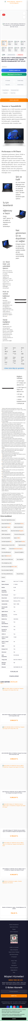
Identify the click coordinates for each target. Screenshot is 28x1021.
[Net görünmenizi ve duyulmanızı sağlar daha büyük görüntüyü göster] (7, 244)
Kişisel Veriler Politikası (14, 952)
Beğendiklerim (14, 970)
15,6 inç (22, 523)
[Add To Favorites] (24, 13)
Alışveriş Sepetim (14, 967)
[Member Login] (9, 5)
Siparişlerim (14, 965)
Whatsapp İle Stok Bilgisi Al (15, 74)
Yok (10, 523)
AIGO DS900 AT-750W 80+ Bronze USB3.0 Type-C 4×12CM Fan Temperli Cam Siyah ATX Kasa (14, 869)
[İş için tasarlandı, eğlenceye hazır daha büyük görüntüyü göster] (20, 214)
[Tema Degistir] (16, 5)
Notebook (4, 66)
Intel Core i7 (8, 555)
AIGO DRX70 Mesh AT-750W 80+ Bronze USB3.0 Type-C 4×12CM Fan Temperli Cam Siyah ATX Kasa (14, 831)
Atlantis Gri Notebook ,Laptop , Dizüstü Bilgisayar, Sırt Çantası (14, 908)
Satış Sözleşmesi (14, 949)
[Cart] (19, 5)
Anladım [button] (14, 1018)
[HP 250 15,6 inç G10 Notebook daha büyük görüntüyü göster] (20, 301)
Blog (14, 972)
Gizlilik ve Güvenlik (14, 947)
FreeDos (23, 541)
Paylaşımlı (21, 530)
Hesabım (14, 963)
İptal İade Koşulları (14, 954)
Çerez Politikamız (14, 931)
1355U (18, 537)
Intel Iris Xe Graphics (18, 548)
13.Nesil (8, 527)
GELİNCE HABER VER (14, 70)
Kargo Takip (14, 960)
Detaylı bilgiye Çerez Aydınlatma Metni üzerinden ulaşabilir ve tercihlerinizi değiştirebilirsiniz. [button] (13, 1015)
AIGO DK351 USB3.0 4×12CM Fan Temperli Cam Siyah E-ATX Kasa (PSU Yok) (14, 715)
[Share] (24, 17)
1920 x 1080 (14, 566)
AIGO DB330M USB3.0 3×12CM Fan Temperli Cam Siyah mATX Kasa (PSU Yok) (14, 754)
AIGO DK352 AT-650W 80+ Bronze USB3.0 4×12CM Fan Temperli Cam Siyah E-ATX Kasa (14, 792)
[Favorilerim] (12, 5)
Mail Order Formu (14, 927)
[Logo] (14, 2)
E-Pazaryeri (14, 956)
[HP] (3, 55)
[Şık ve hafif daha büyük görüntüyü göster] (7, 187)
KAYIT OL (14, 995)
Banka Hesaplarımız (14, 924)
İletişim (14, 929)
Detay (14, 711)
